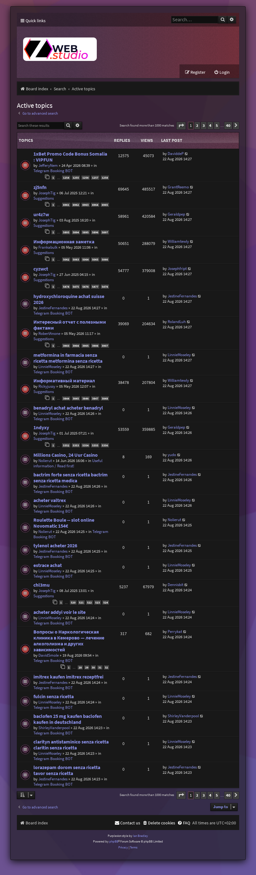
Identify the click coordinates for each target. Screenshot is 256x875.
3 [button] (204, 125)
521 (81, 602)
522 (89, 602)
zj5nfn (40, 187)
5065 (95, 259)
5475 (76, 286)
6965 (105, 204)
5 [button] (217, 125)
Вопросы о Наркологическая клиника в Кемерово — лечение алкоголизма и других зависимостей (68, 641)
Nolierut (45, 460)
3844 (66, 398)
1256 (85, 177)
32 (106, 667)
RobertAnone (49, 333)
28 (80, 667)
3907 (105, 345)
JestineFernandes (52, 308)
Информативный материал (64, 381)
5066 (105, 259)
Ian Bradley (140, 836)
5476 (85, 286)
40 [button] (228, 125)
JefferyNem (48, 165)
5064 (85, 259)
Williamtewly (178, 241)
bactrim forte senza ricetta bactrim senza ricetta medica (70, 478)
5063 (76, 259)
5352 (66, 445)
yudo (172, 454)
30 (93, 667)
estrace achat (47, 565)
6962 (76, 204)
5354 (85, 445)
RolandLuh (177, 321)
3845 (76, 398)
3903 (66, 345)
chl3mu (41, 585)
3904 (76, 345)
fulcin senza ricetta (53, 696)
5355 (95, 445)
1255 (76, 177)
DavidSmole (48, 655)
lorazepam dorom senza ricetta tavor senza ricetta (66, 770)
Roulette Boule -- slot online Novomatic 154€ (63, 523)
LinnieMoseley (50, 366)
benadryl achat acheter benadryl (68, 408)
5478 (105, 286)
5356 (105, 445)
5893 (66, 232)
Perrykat (175, 631)
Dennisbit (175, 584)
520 (73, 602)
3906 (95, 345)
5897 (105, 232)
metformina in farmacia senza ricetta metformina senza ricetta (67, 358)
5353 (76, 445)
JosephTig (47, 193)
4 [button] (210, 125)
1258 (105, 177)
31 (99, 667)
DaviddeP (176, 153)
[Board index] (108, 45)
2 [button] (197, 125)
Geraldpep (176, 214)
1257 (95, 177)
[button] (181, 126)
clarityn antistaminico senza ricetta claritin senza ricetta (71, 745)
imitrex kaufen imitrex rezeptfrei (68, 677)
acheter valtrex (49, 500)
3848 (105, 398)
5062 (66, 259)
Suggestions (43, 198)
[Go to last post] (187, 153)
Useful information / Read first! (67, 463)
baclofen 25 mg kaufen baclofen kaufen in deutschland (67, 719)
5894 (76, 232)
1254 (66, 177)
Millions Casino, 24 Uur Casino (65, 455)
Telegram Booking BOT (53, 170)
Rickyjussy (46, 386)
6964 (95, 204)
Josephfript (177, 268)
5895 (85, 232)
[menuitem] (222, 72)
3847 (95, 398)
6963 (85, 204)
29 (86, 667)
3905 (85, 345)
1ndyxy (41, 427)
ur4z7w (41, 214)
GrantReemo (178, 187)
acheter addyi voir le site (59, 612)
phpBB (113, 841)
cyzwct (40, 269)
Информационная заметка (63, 242)
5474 (66, 286)
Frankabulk (47, 247)
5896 (95, 232)
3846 (85, 398)
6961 (66, 204)
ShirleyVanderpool (54, 727)
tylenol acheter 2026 (55, 546)
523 (97, 602)
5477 (95, 286)
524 (105, 602)
